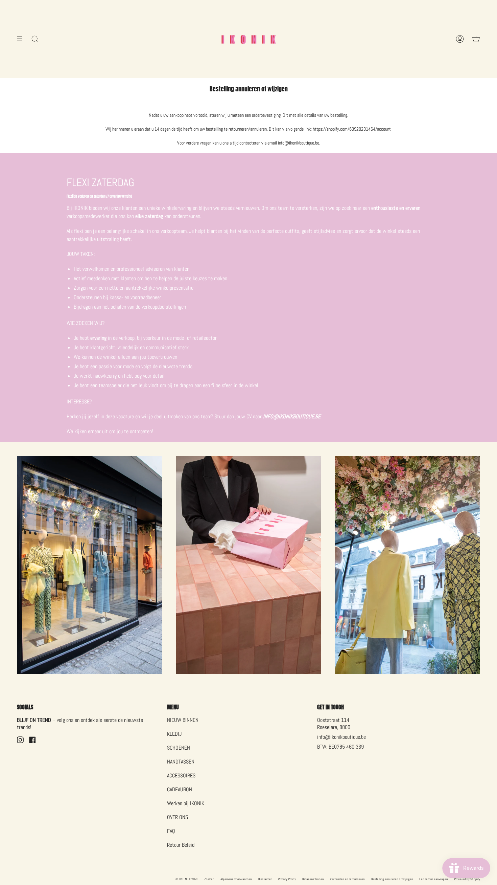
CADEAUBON (179, 789)
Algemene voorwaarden (236, 879)
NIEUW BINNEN (182, 720)
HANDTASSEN (180, 761)
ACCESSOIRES (181, 775)
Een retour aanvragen (433, 879)
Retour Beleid (180, 844)
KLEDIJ (174, 733)
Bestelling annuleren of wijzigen (392, 879)
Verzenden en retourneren (347, 879)
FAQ (171, 831)
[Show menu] (22, 39)
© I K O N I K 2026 (186, 879)
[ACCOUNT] (460, 39)
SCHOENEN (178, 747)
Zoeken (209, 879)
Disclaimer (265, 879)
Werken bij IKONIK (185, 803)
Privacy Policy (287, 879)
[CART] (476, 39)
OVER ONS (177, 817)
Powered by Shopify (467, 879)
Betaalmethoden (313, 879)
